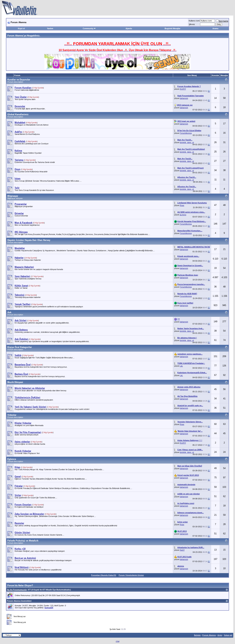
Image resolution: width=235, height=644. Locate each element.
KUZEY (183, 89)
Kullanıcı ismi (194, 21)
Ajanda (129, 28)
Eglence (11, 459)
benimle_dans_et (187, 142)
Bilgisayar (12, 196)
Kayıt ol (21, 28)
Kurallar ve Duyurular (18, 79)
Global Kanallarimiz (18, 114)
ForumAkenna (186, 133)
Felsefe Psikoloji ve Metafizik (22, 540)
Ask (9, 312)
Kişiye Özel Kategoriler (19, 347)
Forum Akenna (209, 635)
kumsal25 (49, 608)
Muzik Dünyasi (15, 382)
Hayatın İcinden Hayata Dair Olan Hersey (28, 240)
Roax (182, 205)
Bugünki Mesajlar (172, 28)
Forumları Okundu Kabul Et (103, 575)
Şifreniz (192, 24)
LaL (181, 366)
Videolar (11, 415)
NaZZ (182, 550)
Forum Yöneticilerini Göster (131, 575)
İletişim (197, 635)
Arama (215, 28)
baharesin (184, 98)
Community (88, 28)
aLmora (183, 215)
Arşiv (219, 635)
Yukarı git (228, 635)
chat (117, 641)
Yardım (50, 28)
